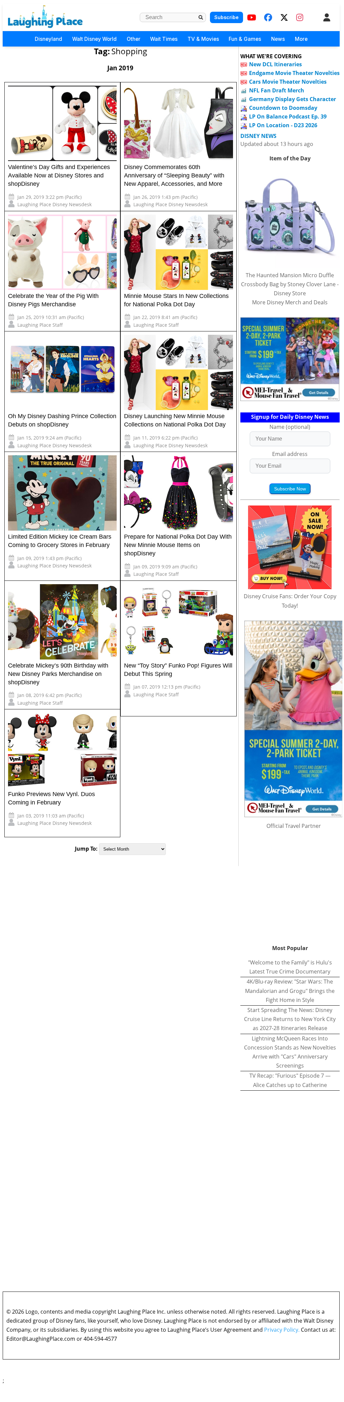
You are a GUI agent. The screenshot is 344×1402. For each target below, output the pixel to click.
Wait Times (164, 39)
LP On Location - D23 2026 (283, 125)
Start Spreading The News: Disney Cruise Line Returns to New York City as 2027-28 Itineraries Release (290, 1019)
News (278, 39)
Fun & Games (245, 39)
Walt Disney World (94, 39)
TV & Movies (203, 39)
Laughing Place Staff (40, 325)
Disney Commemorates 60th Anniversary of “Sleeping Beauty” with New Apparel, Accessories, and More (174, 175)
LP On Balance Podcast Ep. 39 (288, 116)
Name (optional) (289, 427)
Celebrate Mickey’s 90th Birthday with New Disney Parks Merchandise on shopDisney (58, 674)
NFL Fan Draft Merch (276, 90)
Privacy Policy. (282, 1329)
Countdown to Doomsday (283, 107)
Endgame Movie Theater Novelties (294, 73)
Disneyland (48, 39)
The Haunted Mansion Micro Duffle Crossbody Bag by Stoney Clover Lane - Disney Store (290, 284)
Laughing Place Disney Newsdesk (54, 204)
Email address (290, 454)
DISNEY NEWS (258, 136)
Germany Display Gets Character (292, 99)
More (301, 39)
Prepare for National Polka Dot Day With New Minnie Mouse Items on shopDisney (178, 545)
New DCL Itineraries (275, 64)
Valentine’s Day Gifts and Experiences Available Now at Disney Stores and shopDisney (59, 175)
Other (133, 39)
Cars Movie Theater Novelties (288, 81)
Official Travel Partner (293, 826)
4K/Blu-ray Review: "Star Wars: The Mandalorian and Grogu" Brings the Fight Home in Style (290, 990)
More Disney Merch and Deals (290, 302)
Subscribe (226, 17)
